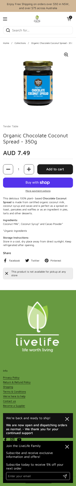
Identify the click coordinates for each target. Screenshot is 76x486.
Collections (20, 43)
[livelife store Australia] (37, 19)
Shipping (8, 386)
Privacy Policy (11, 377)
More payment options (38, 190)
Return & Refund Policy (17, 382)
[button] (69, 19)
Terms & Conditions (14, 391)
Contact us (9, 401)
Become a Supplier (14, 405)
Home (6, 43)
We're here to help (14, 396)
